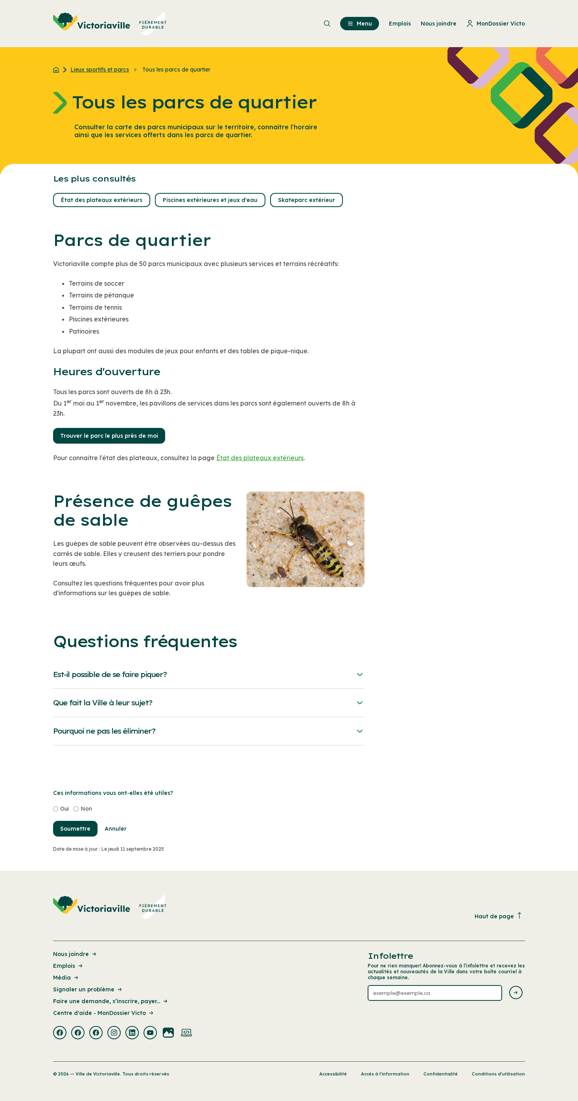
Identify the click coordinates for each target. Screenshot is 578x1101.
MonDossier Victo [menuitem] (501, 23)
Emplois (64, 965)
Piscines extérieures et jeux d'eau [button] (210, 200)
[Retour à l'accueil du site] (58, 69)
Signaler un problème (83, 989)
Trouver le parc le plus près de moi (109, 435)
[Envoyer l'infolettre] (516, 993)
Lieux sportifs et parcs (99, 69)
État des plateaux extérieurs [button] (101, 200)
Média (62, 977)
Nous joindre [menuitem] (439, 23)
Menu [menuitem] (364, 23)
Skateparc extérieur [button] (306, 200)
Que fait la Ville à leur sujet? (102, 702)
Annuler (116, 828)
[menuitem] (110, 23)
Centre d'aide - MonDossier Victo (99, 1013)
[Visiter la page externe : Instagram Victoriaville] (114, 1033)
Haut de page (494, 916)
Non (86, 808)
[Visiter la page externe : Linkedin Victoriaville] (132, 1033)
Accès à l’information (385, 1074)
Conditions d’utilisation (498, 1074)
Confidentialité (440, 1074)
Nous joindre (71, 954)
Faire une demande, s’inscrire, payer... (106, 1001)
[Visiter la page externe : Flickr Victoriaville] (168, 1033)
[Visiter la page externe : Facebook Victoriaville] (59, 1033)
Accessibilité (333, 1074)
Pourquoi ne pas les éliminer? (104, 731)
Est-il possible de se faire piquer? (110, 674)
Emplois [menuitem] (400, 23)
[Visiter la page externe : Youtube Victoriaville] (150, 1033)
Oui (64, 808)
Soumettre (75, 828)
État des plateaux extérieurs (260, 458)
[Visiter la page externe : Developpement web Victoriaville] (186, 1033)
